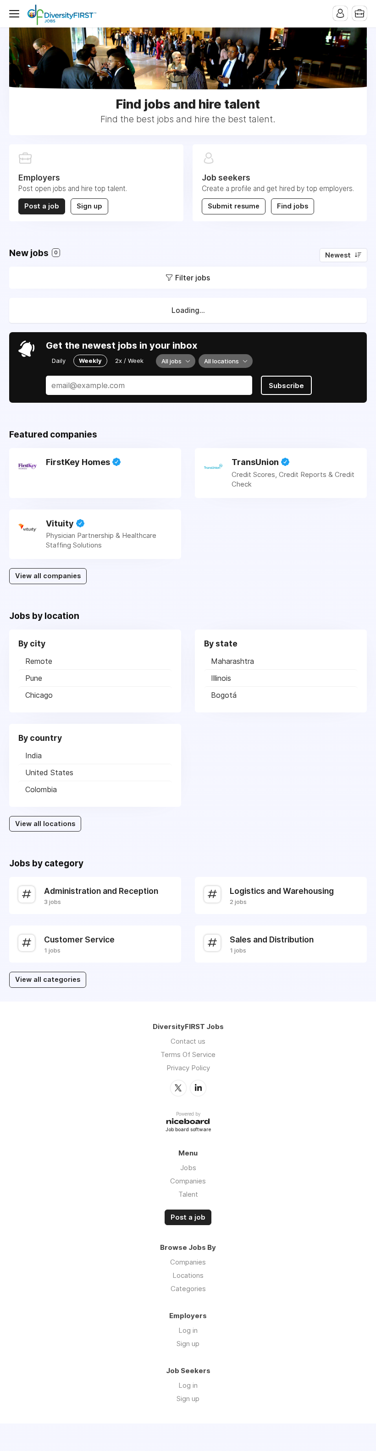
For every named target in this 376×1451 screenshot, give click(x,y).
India (33, 755)
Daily (59, 360)
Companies (188, 1181)
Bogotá (224, 695)
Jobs (188, 1167)
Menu (16, 14)
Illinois (221, 678)
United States (49, 772)
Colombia (41, 789)
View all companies (48, 576)
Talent (188, 1194)
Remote (38, 661)
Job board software (188, 1130)
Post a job (41, 206)
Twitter (178, 1088)
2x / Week (129, 360)
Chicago (39, 695)
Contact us (188, 1041)
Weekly (90, 360)
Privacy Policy (188, 1067)
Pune (33, 678)
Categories (188, 1288)
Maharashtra (232, 661)
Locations (188, 1275)
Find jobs (292, 206)
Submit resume (234, 206)
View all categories (47, 979)
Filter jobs (192, 277)
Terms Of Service (188, 1054)
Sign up (89, 206)
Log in (188, 1330)
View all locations (45, 824)
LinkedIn (198, 1088)
